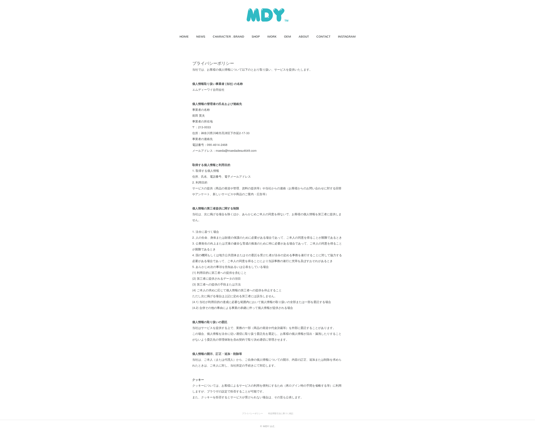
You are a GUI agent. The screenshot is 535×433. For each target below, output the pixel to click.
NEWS (200, 37)
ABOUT (304, 37)
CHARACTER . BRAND (228, 37)
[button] (184, 37)
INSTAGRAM (347, 37)
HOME (184, 37)
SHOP (256, 37)
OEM (287, 37)
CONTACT (323, 37)
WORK (271, 37)
